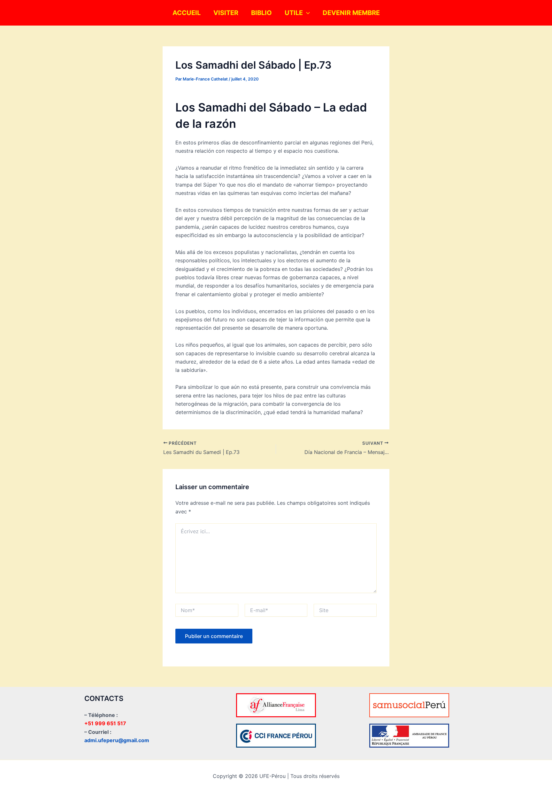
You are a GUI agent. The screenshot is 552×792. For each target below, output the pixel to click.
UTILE (294, 13)
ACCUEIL (186, 13)
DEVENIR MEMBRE (351, 13)
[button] (306, 13)
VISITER (225, 13)
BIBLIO (261, 13)
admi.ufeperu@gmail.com (116, 740)
